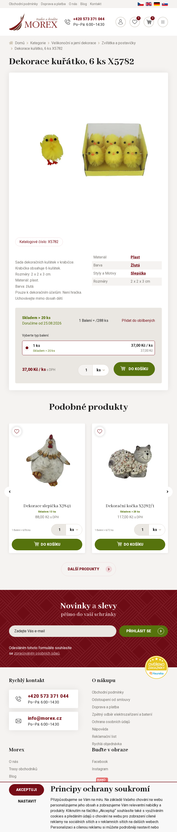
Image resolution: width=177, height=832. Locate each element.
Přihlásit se (138, 631)
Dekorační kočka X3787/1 (130, 506)
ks (99, 370)
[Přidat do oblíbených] (16, 431)
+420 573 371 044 (88, 19)
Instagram (100, 769)
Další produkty (83, 569)
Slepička (138, 273)
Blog (83, 4)
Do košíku (138, 369)
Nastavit (27, 801)
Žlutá (135, 265)
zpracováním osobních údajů (37, 653)
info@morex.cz (45, 718)
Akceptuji (26, 790)
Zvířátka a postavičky (119, 43)
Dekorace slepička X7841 (47, 506)
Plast (135, 257)
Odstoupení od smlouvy (111, 699)
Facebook (100, 761)
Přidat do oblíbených (138, 320)
